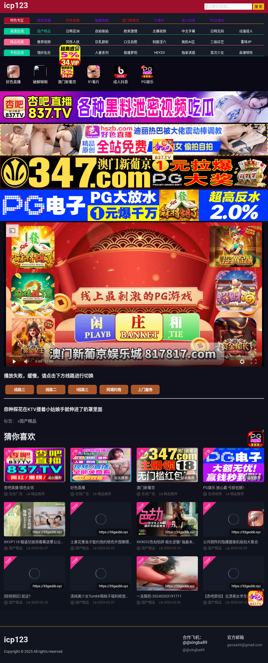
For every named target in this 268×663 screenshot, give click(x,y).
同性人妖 (73, 42)
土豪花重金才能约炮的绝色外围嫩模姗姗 (103, 542)
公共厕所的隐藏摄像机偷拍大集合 (230, 542)
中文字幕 (188, 31)
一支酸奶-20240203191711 (159, 596)
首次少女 (217, 53)
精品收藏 (17, 42)
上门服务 (145, 389)
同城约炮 (114, 389)
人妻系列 (102, 53)
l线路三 (82, 389)
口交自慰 (130, 42)
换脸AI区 (188, 42)
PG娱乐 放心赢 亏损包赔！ (224, 488)
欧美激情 (130, 31)
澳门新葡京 (146, 488)
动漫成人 (246, 31)
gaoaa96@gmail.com (244, 645)
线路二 (51, 389)
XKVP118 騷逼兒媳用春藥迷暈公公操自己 (38, 542)
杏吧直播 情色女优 (19, 488)
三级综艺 (217, 42)
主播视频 (159, 31)
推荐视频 (44, 42)
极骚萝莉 (130, 53)
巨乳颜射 (102, 42)
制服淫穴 (159, 42)
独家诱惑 (188, 53)
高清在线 (17, 31)
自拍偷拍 (102, 31)
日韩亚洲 (73, 31)
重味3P (246, 42)
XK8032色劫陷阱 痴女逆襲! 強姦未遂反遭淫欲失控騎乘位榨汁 (187, 542)
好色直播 (77, 488)
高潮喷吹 (246, 53)
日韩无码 (217, 31)
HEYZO (159, 53)
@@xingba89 (194, 650)
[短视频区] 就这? (17, 596)
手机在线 (17, 53)
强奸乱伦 (44, 53)
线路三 (19, 389)
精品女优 (73, 53)
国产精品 (44, 31)
